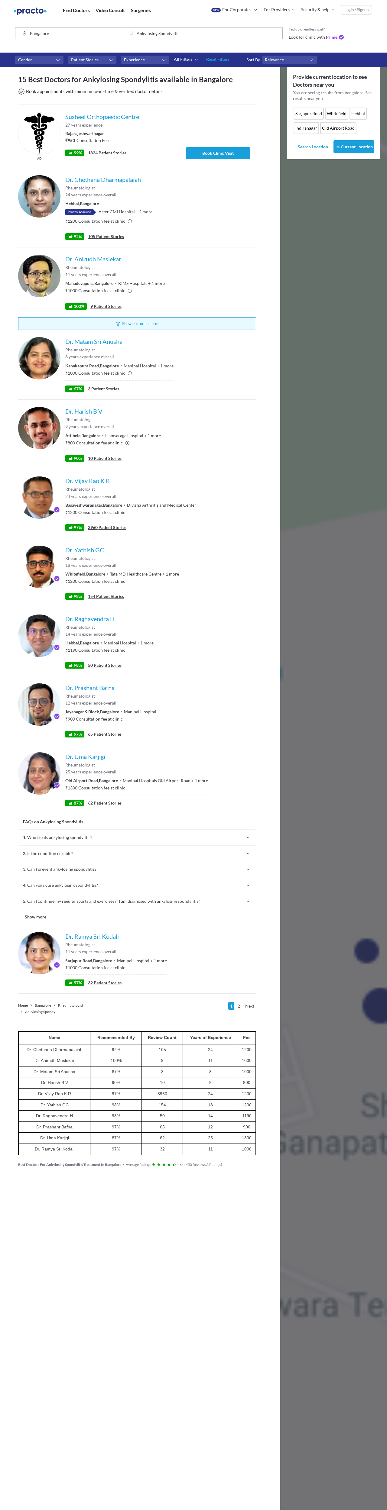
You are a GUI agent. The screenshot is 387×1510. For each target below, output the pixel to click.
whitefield (336, 113)
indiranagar (306, 128)
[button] (39, 60)
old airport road (338, 128)
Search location (313, 146)
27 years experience (83, 124)
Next (249, 1005)
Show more (35, 916)
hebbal (358, 113)
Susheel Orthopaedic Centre (102, 116)
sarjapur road (308, 113)
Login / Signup (356, 9)
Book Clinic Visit (218, 153)
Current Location (357, 146)
